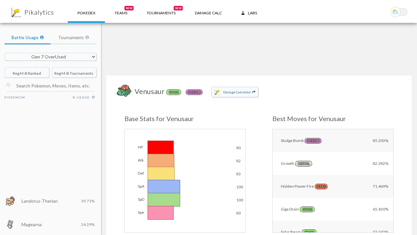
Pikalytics (39, 12)
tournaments (164, 11)
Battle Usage (24, 37)
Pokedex (86, 12)
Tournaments (71, 37)
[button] (121, 11)
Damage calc (208, 12)
